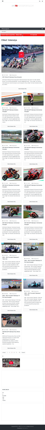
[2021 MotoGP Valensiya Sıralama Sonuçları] (11, 98)
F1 (2, 394)
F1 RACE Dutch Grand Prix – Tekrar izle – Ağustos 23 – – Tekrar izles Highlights (11, 34)
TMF (3, 398)
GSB (3, 397)
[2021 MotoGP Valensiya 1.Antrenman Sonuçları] (33, 211)
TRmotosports (5, 29)
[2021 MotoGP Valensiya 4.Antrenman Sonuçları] (33, 98)
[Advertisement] (22, 17)
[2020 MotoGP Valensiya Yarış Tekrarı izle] (11, 320)
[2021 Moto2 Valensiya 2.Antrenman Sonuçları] (11, 174)
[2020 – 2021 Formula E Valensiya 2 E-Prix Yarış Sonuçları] (33, 249)
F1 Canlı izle (33, 34)
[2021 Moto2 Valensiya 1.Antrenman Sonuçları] (11, 211)
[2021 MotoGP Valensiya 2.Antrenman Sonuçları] (33, 174)
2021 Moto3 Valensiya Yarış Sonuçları (12, 77)
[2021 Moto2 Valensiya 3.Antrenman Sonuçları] (11, 136)
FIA (3, 392)
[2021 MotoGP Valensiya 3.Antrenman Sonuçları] (33, 136)
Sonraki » (23, 352)
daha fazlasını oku (22, 88)
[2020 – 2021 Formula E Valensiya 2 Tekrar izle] (11, 247)
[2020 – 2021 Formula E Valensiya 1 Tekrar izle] (33, 283)
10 (19, 352)
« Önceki (3, 352)
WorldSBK (4, 395)
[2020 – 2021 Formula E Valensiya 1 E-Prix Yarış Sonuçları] (11, 284)
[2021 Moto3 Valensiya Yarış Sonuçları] (22, 58)
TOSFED (4, 400)
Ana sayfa (4, 31)
